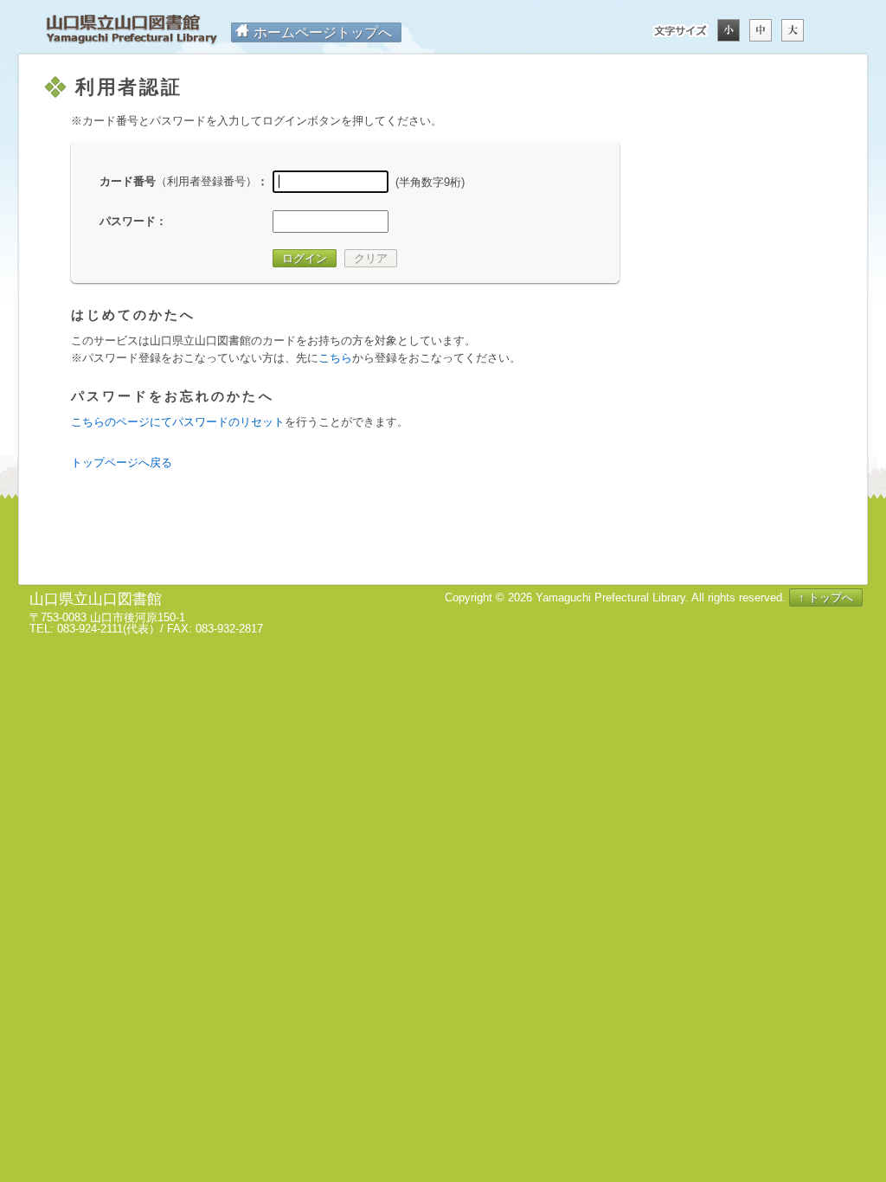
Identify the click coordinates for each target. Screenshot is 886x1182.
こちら (335, 357)
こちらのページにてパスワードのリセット (178, 421)
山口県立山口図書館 (131, 30)
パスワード (128, 221)
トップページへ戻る (121, 462)
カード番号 (178, 181)
